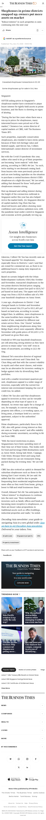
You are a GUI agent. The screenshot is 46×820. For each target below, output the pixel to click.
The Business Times (24, 793)
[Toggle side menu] (2, 3)
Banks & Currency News (27, 670)
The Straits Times (8, 793)
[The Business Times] (21, 3)
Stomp (34, 796)
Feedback (7, 555)
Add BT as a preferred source (18, 39)
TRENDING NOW (9, 594)
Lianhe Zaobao (39, 793)
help (26, 803)
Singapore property (25, 536)
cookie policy (22, 807)
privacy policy (33, 803)
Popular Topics (8, 670)
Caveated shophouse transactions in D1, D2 (21, 82)
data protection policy (35, 807)
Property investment (11, 542)
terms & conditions (10, 807)
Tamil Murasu (25, 796)
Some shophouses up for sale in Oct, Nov (20, 88)
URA (38, 536)
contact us (19, 803)
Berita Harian (14, 796)
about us (11, 803)
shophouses (7, 536)
